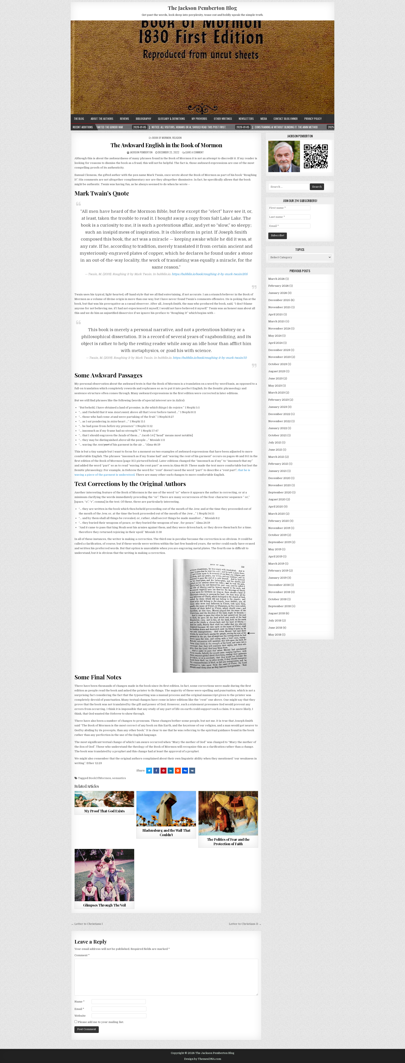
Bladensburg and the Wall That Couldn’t (166, 832)
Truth (128, 801)
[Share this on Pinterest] (163, 771)
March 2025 (276, 321)
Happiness (97, 859)
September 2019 (279, 542)
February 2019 (278, 570)
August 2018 (276, 613)
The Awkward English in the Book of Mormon (166, 145)
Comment (82, 955)
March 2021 (276, 456)
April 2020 (275, 506)
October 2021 (277, 435)
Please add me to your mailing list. (100, 1022)
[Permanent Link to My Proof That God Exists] (104, 799)
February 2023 (278, 399)
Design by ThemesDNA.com (202, 1059)
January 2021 (277, 471)
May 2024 (275, 335)
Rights (235, 805)
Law (186, 801)
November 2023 (279, 357)
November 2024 (279, 328)
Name (79, 1001)
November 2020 (279, 485)
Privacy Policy (313, 118)
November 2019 (279, 528)
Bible (80, 801)
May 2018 (274, 634)
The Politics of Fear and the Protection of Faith (228, 841)
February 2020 (278, 520)
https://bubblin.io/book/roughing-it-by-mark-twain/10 (210, 357)
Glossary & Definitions (171, 118)
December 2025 (279, 300)
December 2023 (279, 350)
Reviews (124, 118)
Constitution (151, 801)
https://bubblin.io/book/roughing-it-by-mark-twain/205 (210, 274)
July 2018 (274, 620)
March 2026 (276, 278)
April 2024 (275, 342)
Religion (177, 137)
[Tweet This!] (149, 771)
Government (227, 801)
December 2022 (279, 414)
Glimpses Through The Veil (104, 905)
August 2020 (277, 499)
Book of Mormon (161, 137)
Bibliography (143, 118)
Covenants (209, 801)
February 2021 (278, 463)
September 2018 (279, 606)
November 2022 (279, 421)
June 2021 (275, 449)
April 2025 (275, 314)
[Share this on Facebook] (156, 771)
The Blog (79, 118)
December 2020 (279, 478)
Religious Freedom (173, 805)
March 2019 (276, 563)
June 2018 (275, 627)
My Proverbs (199, 118)
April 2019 (275, 556)
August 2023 (276, 371)
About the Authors (102, 118)
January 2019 (277, 577)
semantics (119, 778)
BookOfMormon (100, 778)
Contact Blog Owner (286, 118)
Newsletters (246, 118)
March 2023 (276, 392)
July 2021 (274, 442)
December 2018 (279, 584)
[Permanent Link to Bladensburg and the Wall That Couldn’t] (166, 808)
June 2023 (275, 378)
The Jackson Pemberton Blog (202, 7)
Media (264, 118)
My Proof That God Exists (104, 811)
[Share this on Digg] (185, 771)
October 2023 (277, 364)
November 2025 (279, 307)
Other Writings (223, 118)
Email (79, 1009)
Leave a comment (194, 152)
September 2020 (280, 492)
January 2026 (277, 293)
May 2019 (274, 549)
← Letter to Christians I (87, 923)
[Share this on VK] (192, 771)
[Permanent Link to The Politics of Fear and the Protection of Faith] (228, 813)
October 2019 (277, 535)
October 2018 (277, 599)
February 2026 (278, 285)
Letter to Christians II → (245, 923)
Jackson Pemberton (141, 152)
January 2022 (277, 428)
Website (80, 1015)
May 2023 (275, 385)
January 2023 (277, 406)
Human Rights (172, 801)
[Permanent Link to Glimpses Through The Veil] (104, 875)
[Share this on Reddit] (178, 771)
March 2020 (276, 513)
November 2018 (279, 592)
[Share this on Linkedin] (171, 771)
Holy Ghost (245, 801)
